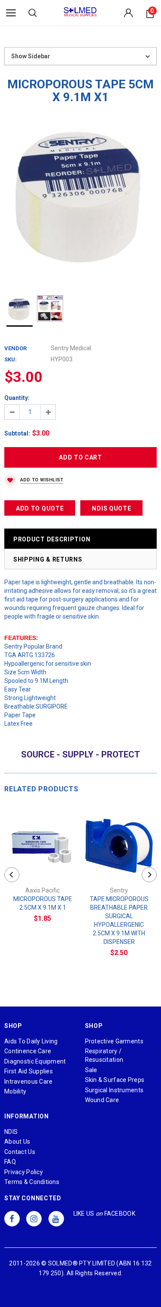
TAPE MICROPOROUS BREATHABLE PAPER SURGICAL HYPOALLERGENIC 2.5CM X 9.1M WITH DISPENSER (119, 920)
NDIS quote (111, 508)
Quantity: (17, 397)
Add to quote (40, 508)
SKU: (10, 359)
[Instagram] (34, 1218)
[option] (80, 198)
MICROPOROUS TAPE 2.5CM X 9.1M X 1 (42, 903)
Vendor (15, 348)
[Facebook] (12, 1218)
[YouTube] (56, 1218)
